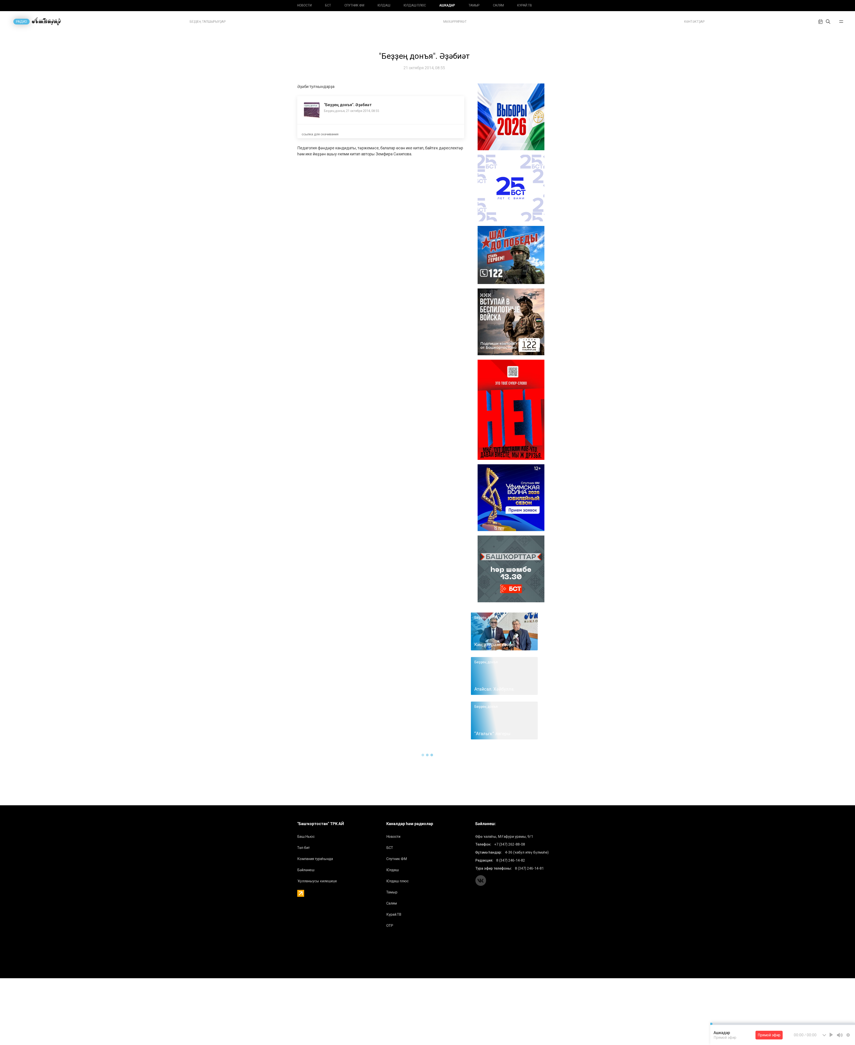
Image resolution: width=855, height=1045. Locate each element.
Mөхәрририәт (455, 21)
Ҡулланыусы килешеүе (317, 881)
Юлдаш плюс (415, 5)
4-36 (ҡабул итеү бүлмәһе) (527, 852)
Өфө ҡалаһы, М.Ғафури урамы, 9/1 (504, 836)
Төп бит (303, 848)
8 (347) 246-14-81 (529, 868)
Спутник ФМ (354, 5)
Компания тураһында (315, 859)
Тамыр (474, 5)
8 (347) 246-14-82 (510, 860)
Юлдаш (384, 5)
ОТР (389, 925)
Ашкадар (447, 5)
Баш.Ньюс (306, 836)
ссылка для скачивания (320, 134)
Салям (498, 5)
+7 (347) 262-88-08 (509, 844)
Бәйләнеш (305, 870)
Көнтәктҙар (694, 21)
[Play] (831, 1034)
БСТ (328, 5)
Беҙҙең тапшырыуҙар (208, 21)
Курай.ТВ (524, 5)
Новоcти (304, 5)
